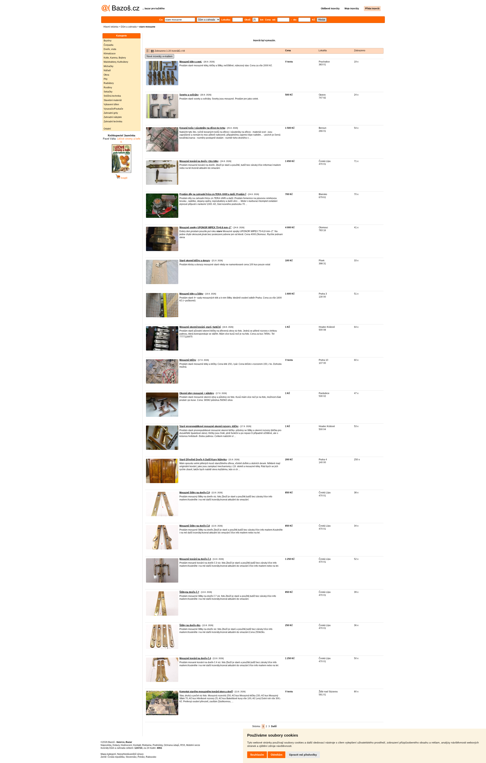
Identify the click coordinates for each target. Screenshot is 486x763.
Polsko (141, 757)
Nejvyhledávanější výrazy (130, 754)
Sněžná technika (112, 96)
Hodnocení (126, 745)
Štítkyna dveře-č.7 (189, 592)
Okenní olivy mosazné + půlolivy (196, 393)
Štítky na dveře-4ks (189, 625)
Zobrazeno (359, 50)
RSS (182, 745)
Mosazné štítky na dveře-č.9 (194, 492)
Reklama (146, 745)
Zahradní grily (111, 113)
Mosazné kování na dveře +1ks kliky (199, 161)
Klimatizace (110, 53)
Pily (105, 79)
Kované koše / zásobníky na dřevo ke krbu (202, 128)
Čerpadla (108, 45)
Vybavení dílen (111, 104)
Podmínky (158, 745)
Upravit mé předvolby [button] (303, 754)
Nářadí (107, 70)
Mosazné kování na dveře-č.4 (195, 658)
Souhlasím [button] (257, 754)
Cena (288, 50)
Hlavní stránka (110, 26)
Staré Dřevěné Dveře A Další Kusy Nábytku (203, 459)
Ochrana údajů (171, 745)
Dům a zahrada (129, 26)
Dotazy (116, 745)
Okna (106, 74)
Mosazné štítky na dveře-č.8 (194, 525)
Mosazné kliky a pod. (190, 61)
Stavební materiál (113, 100)
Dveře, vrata (110, 49)
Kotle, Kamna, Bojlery (115, 57)
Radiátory (109, 83)
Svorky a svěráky (189, 94)
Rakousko (151, 757)
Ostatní (107, 128)
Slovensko (131, 757)
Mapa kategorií (108, 754)
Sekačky (108, 91)
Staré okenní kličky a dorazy (194, 260)
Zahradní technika (113, 121)
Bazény (107, 40)
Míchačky (108, 66)
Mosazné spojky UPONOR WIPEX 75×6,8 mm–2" (205, 227)
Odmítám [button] (276, 754)
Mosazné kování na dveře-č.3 (195, 559)
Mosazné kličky (187, 360)
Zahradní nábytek (113, 117)
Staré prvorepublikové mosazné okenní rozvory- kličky (208, 426)
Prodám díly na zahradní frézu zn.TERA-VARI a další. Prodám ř (212, 194)
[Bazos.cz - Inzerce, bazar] (120, 10)
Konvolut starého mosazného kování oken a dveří (206, 691)
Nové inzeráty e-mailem (160, 56)
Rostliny (108, 87)
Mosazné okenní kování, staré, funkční (200, 327)
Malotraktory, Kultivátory (116, 62)
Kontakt (137, 745)
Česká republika (116, 757)
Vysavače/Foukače (113, 108)
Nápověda (106, 745)
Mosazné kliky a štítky (191, 293)
